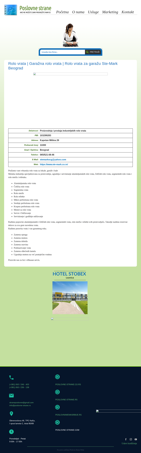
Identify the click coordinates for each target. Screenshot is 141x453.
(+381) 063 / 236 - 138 (19, 387)
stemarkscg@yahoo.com (53, 159)
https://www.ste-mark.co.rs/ (54, 164)
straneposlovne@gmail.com (21, 402)
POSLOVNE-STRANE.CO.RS (68, 384)
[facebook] (126, 439)
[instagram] (131, 439)
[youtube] (136, 439)
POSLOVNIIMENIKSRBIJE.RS (68, 415)
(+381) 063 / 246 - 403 (19, 384)
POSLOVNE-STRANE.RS (66, 399)
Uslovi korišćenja (129, 443)
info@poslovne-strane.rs (20, 405)
